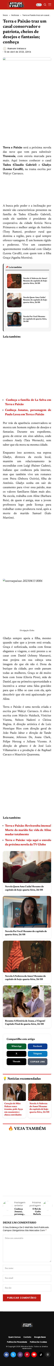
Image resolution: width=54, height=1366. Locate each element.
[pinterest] (27, 1354)
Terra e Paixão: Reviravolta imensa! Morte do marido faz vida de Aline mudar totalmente (28, 830)
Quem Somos (14, 1337)
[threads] (48, 1354)
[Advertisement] (27, 117)
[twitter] (13, 1354)
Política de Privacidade (17, 1342)
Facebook (37, 1046)
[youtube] (34, 1354)
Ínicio (5, 15)
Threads (16, 1062)
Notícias (15, 15)
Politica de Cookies (38, 1342)
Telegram (37, 1054)
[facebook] (6, 1354)
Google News (40, 1337)
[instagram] (20, 1354)
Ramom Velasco (17, 48)
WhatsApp (16, 1046)
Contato (27, 1337)
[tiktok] (41, 1354)
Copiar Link (37, 1061)
